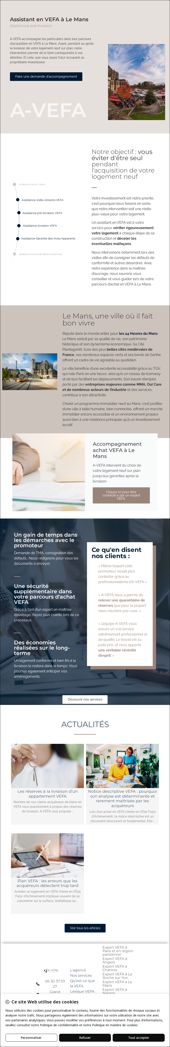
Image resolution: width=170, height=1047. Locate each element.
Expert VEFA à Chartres (114, 968)
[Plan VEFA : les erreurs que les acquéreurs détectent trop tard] (47, 855)
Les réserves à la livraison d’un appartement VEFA (47, 794)
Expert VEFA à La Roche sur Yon (117, 976)
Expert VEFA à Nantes (114, 991)
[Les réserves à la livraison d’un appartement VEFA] (47, 766)
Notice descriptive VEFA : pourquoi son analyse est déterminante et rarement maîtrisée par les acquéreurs (122, 798)
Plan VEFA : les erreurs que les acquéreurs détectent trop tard (47, 883)
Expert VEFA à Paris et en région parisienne (117, 951)
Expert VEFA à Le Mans (117, 984)
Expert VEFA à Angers (114, 960)
